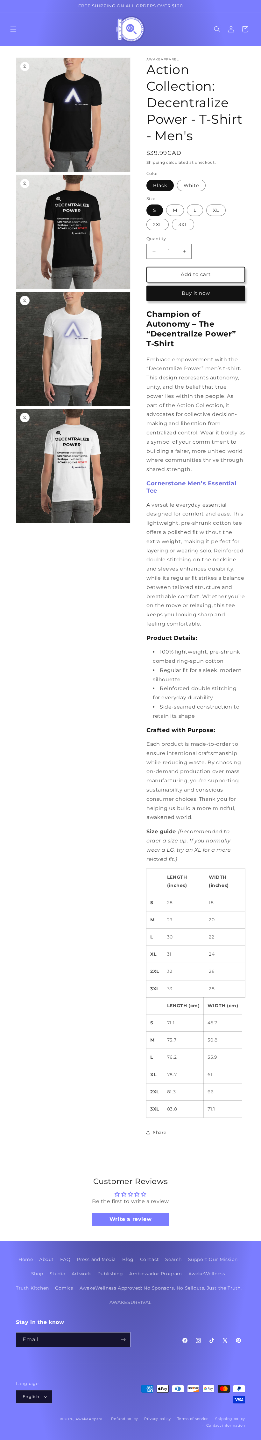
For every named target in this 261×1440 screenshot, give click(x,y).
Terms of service (193, 1418)
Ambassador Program (155, 1274)
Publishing (110, 1274)
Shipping (155, 162)
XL (216, 210)
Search (173, 1259)
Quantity (156, 238)
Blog (128, 1259)
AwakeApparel (89, 1419)
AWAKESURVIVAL (130, 1302)
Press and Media (96, 1259)
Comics (64, 1288)
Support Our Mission (213, 1259)
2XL (157, 224)
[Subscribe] (123, 1339)
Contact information (225, 1425)
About (46, 1259)
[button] (13, 29)
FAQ (65, 1259)
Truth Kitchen (32, 1288)
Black (160, 185)
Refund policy (124, 1418)
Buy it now (196, 293)
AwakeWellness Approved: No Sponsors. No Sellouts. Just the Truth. (161, 1288)
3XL (183, 224)
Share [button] (159, 1132)
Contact (149, 1259)
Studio (58, 1274)
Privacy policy (157, 1418)
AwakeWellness (206, 1274)
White (191, 185)
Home (25, 1259)
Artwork (81, 1274)
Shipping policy (230, 1418)
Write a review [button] (130, 1219)
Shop (37, 1274)
